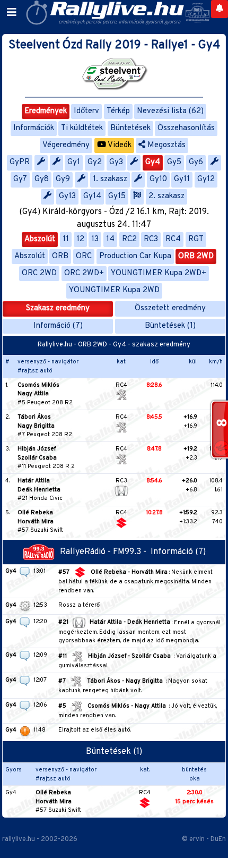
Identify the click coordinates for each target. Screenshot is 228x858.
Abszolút (39, 239)
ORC (84, 256)
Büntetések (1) (170, 326)
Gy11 (182, 179)
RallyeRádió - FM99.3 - (105, 552)
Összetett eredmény (170, 308)
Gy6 (196, 162)
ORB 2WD (196, 256)
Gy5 (174, 162)
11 (66, 239)
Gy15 (117, 196)
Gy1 (73, 162)
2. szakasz (166, 196)
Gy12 (206, 179)
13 (95, 239)
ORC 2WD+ (84, 273)
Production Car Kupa (135, 256)
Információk (33, 128)
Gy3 (116, 162)
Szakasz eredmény (58, 308)
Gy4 (152, 162)
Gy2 (94, 162)
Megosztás (165, 145)
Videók (118, 145)
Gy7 (20, 179)
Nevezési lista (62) (170, 111)
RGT (196, 239)
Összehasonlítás (186, 128)
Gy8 (41, 179)
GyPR (20, 162)
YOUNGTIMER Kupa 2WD (114, 290)
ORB (60, 256)
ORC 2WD (39, 273)
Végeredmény (66, 145)
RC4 (173, 239)
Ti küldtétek (82, 128)
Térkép (118, 111)
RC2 (129, 239)
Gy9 (63, 179)
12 (80, 239)
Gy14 (92, 196)
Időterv (86, 111)
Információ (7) (58, 326)
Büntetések (130, 128)
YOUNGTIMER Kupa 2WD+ (158, 273)
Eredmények (45, 111)
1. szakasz (110, 179)
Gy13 (67, 196)
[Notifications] (219, 9)
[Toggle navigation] (11, 12)
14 (110, 239)
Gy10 (158, 179)
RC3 (151, 239)
